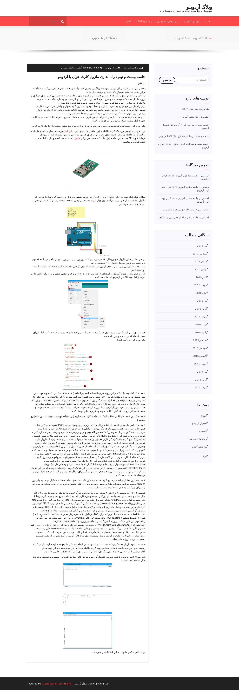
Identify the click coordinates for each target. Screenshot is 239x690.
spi (97, 67)
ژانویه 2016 (201, 332)
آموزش (203, 415)
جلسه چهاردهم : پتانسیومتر (176, 209)
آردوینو (79, 67)
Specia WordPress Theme (57, 683)
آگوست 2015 (200, 355)
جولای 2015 (200, 363)
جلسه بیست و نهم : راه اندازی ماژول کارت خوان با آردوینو (101, 76)
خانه (207, 21)
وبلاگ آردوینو (199, 7)
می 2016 (202, 300)
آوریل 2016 (201, 308)
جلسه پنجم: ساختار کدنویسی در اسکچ (179, 217)
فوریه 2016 (201, 324)
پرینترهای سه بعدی (167, 21)
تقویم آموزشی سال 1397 (195, 108)
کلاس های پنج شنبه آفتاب (196, 116)
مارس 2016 (200, 316)
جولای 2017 (200, 261)
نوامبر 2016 (200, 269)
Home (208, 38)
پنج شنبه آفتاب (144, 21)
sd (94, 67)
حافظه (71, 67)
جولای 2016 (200, 285)
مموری (64, 67)
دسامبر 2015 (200, 340)
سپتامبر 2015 (200, 348)
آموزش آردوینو (191, 21)
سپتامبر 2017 (200, 253)
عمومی (203, 430)
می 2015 (202, 371)
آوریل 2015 (201, 379)
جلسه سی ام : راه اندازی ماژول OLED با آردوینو (184, 136)
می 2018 (202, 245)
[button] (62, 21)
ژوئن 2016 (201, 293)
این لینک (67, 131)
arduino (87, 67)
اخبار (128, 21)
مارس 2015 (200, 387)
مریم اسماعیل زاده (132, 67)
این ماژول (79, 138)
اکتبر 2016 (201, 277)
